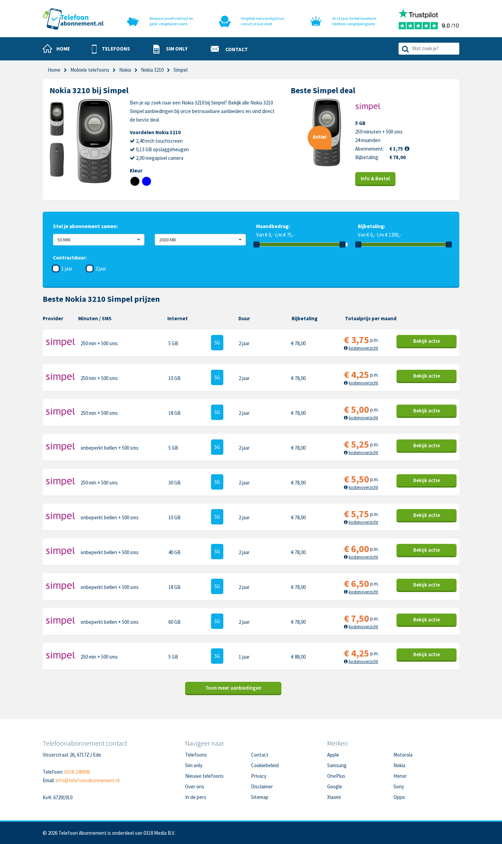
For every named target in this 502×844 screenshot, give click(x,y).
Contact (259, 754)
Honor (400, 776)
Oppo (399, 797)
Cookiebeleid (265, 765)
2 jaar (100, 268)
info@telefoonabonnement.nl (88, 780)
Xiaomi (334, 797)
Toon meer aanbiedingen (233, 688)
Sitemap (259, 797)
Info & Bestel (375, 178)
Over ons (194, 786)
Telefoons (196, 754)
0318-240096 (77, 772)
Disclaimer (262, 786)
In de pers (195, 797)
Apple (333, 754)
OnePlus (336, 776)
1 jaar (66, 268)
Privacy (258, 776)
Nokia (125, 70)
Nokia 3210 (152, 70)
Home (54, 70)
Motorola (403, 754)
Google (334, 786)
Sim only (194, 765)
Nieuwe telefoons (204, 776)
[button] (111, 49)
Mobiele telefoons (89, 70)
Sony (398, 786)
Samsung (337, 765)
